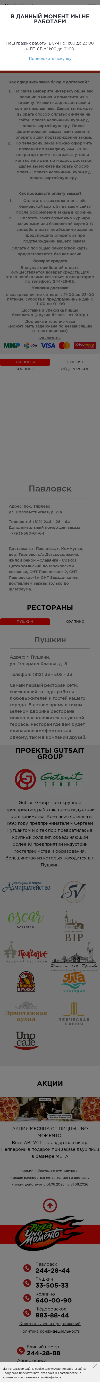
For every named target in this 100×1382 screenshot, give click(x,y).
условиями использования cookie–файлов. (32, 1377)
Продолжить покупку (50, 59)
